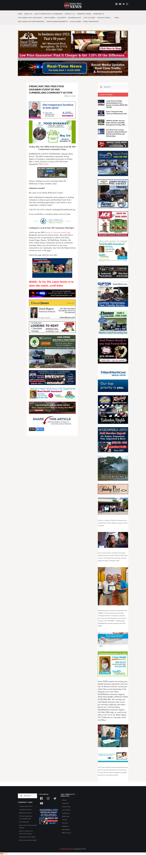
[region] (113, 144)
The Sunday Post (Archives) (30, 18)
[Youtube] (120, 4)
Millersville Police (25, 813)
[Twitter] (124, 4)
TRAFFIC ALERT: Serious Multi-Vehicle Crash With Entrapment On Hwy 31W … (116, 123)
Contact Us (70, 14)
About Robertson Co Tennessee (48, 14)
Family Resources (91, 21)
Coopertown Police (25, 806)
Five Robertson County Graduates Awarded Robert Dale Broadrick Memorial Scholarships (116, 133)
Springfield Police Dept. (27, 837)
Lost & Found (89, 18)
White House (66, 833)
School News (75, 21)
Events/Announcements (57, 21)
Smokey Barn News (66, 849)
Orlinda (64, 820)
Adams (64, 800)
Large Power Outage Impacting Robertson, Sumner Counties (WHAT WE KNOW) (116, 104)
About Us (28, 14)
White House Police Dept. (28, 840)
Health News (49, 18)
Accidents (61, 18)
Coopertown (66, 807)
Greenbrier (66, 813)
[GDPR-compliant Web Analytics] (4, 854)
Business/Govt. (75, 18)
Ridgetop (65, 826)
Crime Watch (98, 14)
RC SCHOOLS (24, 822)
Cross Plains (66, 810)
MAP (45, 164)
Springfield (66, 829)
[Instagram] (127, 4)
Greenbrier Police (25, 809)
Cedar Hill (65, 803)
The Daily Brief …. (104, 18)
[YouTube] (41, 803)
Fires (116, 18)
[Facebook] (117, 4)
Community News (84, 14)
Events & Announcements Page (57, 232)
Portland (65, 823)
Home (20, 14)
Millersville (66, 816)
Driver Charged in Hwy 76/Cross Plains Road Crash (116, 113)
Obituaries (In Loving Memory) (31, 21)
